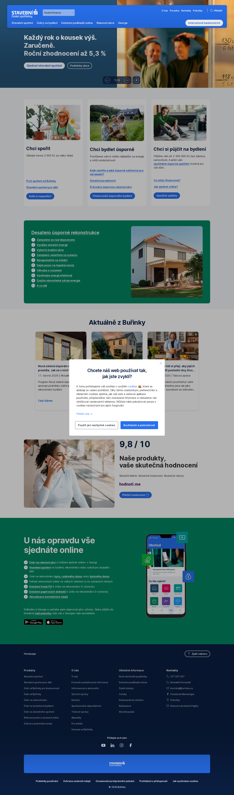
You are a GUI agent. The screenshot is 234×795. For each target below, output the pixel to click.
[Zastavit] (136, 80)
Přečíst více (83, 413)
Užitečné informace (131, 670)
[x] (161, 363)
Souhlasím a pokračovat (139, 425)
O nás (75, 670)
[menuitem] (22, 22)
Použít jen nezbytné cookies (96, 425)
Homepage (30, 653)
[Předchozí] (107, 80)
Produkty (29, 670)
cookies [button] (133, 386)
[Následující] (126, 80)
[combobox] (59, 12)
